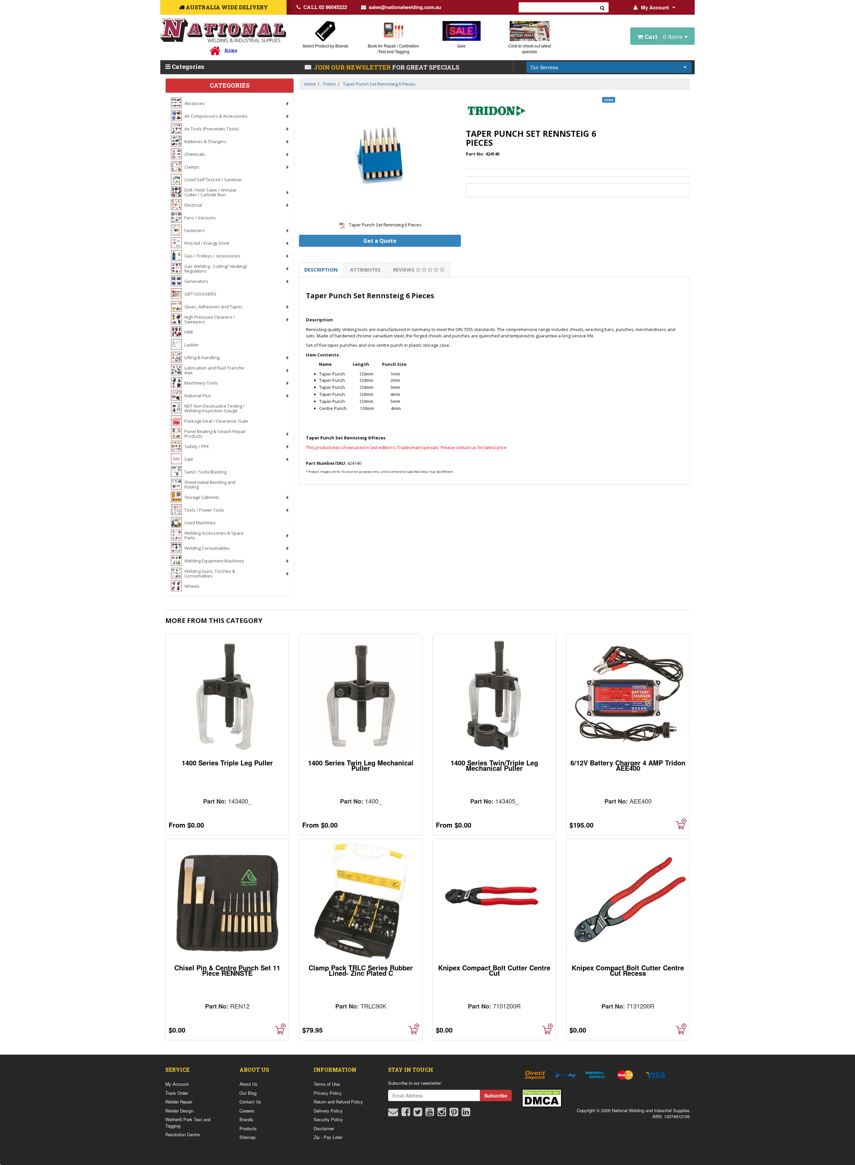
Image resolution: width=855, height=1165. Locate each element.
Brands (246, 1119)
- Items (664, 36)
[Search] (602, 7)
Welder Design (179, 1110)
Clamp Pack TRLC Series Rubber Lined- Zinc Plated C (361, 970)
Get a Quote (379, 240)
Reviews (404, 269)
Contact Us (250, 1101)
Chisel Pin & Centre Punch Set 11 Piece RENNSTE (227, 970)
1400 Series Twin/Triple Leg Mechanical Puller (494, 765)
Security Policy (328, 1119)
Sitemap (247, 1137)
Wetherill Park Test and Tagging (187, 1122)
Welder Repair (178, 1101)
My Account (655, 7)
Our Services (544, 67)
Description (321, 269)
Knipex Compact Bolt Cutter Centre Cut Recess (628, 970)
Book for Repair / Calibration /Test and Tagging (393, 48)
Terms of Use (327, 1084)
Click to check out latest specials (529, 48)
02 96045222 (325, 7)
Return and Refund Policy (338, 1101)
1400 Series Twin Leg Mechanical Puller (360, 765)
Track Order (176, 1093)
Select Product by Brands (325, 45)
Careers (246, 1110)
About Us (248, 1084)
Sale (461, 45)
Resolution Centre (182, 1134)
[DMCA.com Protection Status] (542, 1097)
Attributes (365, 269)
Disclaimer (324, 1128)
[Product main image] (380, 155)
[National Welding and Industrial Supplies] (223, 30)
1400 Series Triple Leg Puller (227, 762)
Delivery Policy (328, 1110)
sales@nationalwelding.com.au (405, 7)
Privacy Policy (328, 1093)
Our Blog (247, 1093)
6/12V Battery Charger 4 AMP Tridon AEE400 (627, 765)
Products (248, 1128)
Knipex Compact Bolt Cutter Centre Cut (494, 970)
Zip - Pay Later (328, 1137)
